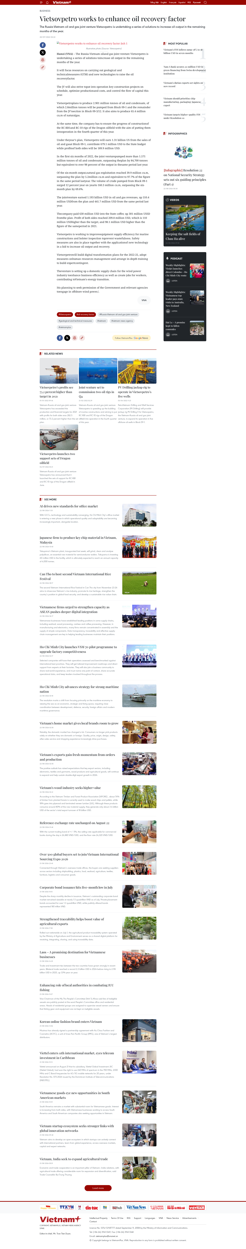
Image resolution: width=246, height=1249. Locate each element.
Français (172, 2)
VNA (161, 1218)
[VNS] (136, 1208)
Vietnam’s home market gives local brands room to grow (79, 723)
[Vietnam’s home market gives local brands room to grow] (139, 732)
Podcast (176, 258)
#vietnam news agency (122, 320)
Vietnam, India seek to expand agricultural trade (74, 1159)
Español (182, 2)
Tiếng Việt (154, 2)
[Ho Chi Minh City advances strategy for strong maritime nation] (139, 695)
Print (43, 60)
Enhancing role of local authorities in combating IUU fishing (77, 987)
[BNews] (105, 1208)
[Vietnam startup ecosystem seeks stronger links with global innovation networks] (139, 1135)
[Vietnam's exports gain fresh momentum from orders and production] (139, 763)
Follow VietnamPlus (123, 338)
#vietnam (101, 320)
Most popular (178, 43)
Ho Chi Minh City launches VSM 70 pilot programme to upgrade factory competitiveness (78, 649)
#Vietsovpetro (65, 314)
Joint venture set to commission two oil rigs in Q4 (96, 391)
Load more (98, 1188)
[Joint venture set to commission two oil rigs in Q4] (98, 371)
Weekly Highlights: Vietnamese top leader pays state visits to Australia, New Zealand (175, 299)
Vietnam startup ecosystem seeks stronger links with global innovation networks (77, 1128)
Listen (174, 280)
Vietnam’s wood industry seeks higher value (70, 788)
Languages (150, 1218)
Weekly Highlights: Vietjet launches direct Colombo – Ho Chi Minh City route (176, 270)
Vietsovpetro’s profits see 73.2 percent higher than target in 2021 (56, 391)
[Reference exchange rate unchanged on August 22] (139, 832)
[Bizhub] (117, 1208)
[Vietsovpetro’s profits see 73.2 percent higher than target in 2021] (59, 371)
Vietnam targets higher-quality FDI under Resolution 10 (182, 116)
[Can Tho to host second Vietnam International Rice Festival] (139, 583)
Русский (197, 2)
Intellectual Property (98, 1218)
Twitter (43, 53)
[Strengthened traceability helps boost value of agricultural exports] (139, 928)
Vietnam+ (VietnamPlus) (62, 2)
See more (50, 499)
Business (45, 10)
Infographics (177, 133)
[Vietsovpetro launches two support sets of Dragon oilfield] (59, 437)
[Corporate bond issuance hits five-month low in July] (139, 896)
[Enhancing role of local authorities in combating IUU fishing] (139, 994)
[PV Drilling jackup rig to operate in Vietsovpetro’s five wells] (137, 371)
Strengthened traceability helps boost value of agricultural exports (72, 921)
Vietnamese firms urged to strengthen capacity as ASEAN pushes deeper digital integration (74, 609)
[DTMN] (176, 1208)
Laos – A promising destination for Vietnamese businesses (72, 954)
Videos (174, 200)
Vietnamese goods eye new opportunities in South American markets (75, 1095)
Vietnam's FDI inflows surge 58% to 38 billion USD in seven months (183, 51)
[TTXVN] (66, 1208)
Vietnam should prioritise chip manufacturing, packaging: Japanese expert (182, 102)
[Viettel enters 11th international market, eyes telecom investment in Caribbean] (139, 1062)
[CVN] (157, 1208)
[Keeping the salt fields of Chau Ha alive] (185, 217)
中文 (189, 2)
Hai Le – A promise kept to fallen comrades (175, 326)
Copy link (43, 67)
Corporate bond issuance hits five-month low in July (76, 887)
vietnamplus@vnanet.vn (107, 1236)
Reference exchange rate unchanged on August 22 (74, 823)
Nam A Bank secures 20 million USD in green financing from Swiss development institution (185, 70)
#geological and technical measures (75, 320)
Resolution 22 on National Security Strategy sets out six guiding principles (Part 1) (185, 177)
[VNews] (79, 1208)
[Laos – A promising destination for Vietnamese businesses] (139, 961)
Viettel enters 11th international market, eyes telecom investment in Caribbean (77, 1055)
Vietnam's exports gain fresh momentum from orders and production (77, 756)
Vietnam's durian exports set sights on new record (183, 84)
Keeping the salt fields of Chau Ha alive (183, 236)
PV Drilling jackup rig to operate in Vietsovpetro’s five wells (134, 391)
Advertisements (189, 1218)
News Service (173, 1218)
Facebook (43, 45)
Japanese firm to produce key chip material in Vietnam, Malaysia (78, 539)
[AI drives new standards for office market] (139, 515)
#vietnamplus (65, 327)
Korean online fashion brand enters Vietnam (71, 1021)
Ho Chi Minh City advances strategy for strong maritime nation (79, 689)
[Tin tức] (92, 1208)
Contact (93, 1221)
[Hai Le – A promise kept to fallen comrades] (197, 328)
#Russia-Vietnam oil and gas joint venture (118, 314)
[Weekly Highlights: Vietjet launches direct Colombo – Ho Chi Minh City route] (197, 270)
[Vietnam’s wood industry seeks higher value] (139, 796)
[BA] (196, 1208)
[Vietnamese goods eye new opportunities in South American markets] (139, 1102)
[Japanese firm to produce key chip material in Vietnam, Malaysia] (139, 546)
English (164, 2)
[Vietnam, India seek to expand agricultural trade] (139, 1168)
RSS (128, 1218)
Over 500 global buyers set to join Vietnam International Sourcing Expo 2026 (79, 856)
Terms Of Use (117, 1218)
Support (137, 1218)
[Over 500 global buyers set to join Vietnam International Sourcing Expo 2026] (139, 863)
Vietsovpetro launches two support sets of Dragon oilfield (57, 458)
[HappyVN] (48, 1208)
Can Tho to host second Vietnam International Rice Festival (75, 576)
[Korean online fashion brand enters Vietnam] (139, 1030)
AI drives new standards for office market (69, 506)
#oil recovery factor (85, 314)
